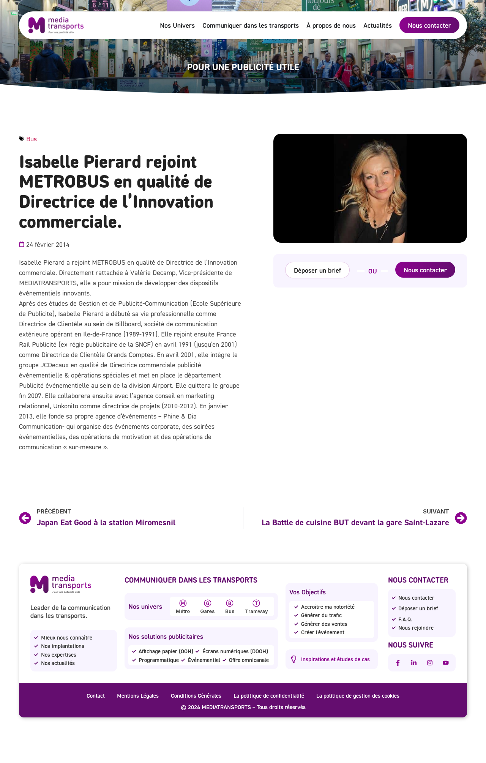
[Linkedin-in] (414, 663)
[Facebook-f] (398, 663)
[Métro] (183, 603)
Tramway (256, 611)
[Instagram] (430, 663)
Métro (183, 611)
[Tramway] (256, 603)
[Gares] (207, 603)
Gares (207, 611)
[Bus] (229, 603)
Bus (31, 138)
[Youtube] (446, 663)
